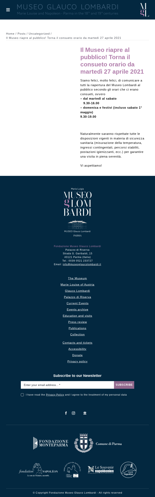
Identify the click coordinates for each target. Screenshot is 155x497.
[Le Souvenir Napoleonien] (100, 467)
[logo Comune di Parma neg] (98, 435)
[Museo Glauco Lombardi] (144, 4)
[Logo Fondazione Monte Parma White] (50, 438)
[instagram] (73, 413)
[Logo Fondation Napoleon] (38, 464)
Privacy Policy (55, 394)
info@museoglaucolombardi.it (82, 264)
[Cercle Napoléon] (128, 463)
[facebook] (66, 413)
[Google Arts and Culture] (85, 413)
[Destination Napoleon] (72, 463)
